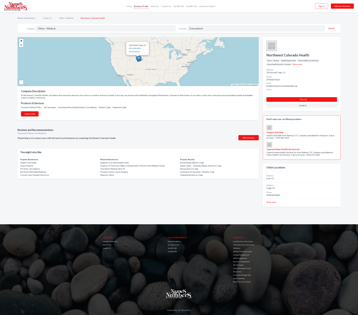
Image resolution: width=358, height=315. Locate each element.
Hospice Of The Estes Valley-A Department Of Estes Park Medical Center (132, 166)
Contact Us (166, 6)
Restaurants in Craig (189, 169)
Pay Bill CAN (191, 6)
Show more (297, 64)
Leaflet (234, 85)
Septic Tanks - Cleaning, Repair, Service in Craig (200, 166)
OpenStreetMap (244, 85)
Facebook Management (242, 275)
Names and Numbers (26, 18)
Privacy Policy (172, 310)
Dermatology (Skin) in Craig (192, 162)
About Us (154, 6)
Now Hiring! (107, 245)
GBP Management (240, 258)
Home (129, 6)
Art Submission (173, 245)
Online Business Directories (243, 245)
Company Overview (110, 241)
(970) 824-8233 (135, 48)
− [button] (21, 45)
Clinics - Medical (66, 18)
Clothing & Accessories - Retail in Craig (197, 172)
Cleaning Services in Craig (191, 175)
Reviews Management (241, 262)
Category (31, 28)
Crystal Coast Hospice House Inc (34, 175)
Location (183, 28)
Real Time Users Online (242, 282)
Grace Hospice (26, 166)
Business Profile (141, 6)
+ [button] (21, 41)
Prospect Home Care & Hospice (114, 172)
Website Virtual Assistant (242, 251)
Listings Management (241, 255)
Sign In (322, 6)
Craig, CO (47, 18)
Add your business (342, 6)
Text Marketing (238, 278)
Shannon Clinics (107, 175)
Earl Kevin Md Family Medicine (33, 172)
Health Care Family (28, 162)
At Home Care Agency (30, 169)
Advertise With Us (175, 241)
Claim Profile (29, 114)
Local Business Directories (243, 241)
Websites (236, 248)
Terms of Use (186, 310)
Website (303, 99)
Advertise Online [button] (206, 6)
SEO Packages (238, 265)
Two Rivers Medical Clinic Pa (112, 169)
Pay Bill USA (178, 6)
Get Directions (134, 51)
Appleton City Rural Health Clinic (114, 162)
